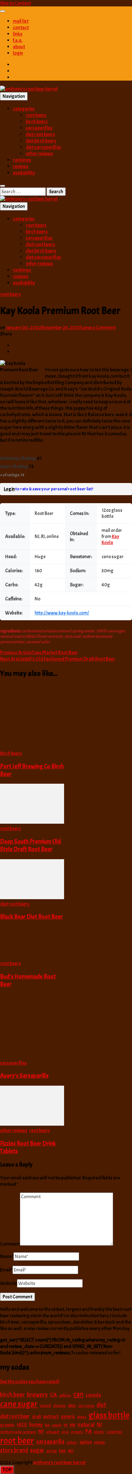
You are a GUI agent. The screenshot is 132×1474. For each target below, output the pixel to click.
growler (7, 1425)
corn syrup (86, 1405)
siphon (85, 1442)
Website (8, 1283)
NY (41, 1431)
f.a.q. (17, 40)
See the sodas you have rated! (29, 1381)
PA (88, 1431)
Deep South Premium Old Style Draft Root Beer (30, 845)
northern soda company (18, 1432)
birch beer (12, 1395)
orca (65, 1432)
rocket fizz (114, 1432)
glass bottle (108, 1415)
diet (101, 1405)
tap (62, 1451)
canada (93, 1395)
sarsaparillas (39, 128)
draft (36, 1416)
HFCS (22, 1425)
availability (24, 173)
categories (24, 109)
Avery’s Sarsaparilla (24, 1076)
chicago (59, 1405)
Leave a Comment (98, 327)
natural (86, 1424)
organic (77, 1432)
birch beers (37, 121)
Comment (10, 1244)
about (19, 47)
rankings (22, 160)
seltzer (72, 1442)
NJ (99, 1424)
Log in (9, 489)
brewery (37, 1395)
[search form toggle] (2, 186)
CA (53, 1394)
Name (6, 1256)
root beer (17, 1440)
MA (47, 1425)
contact (21, 27)
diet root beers (40, 134)
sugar (37, 1450)
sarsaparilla (50, 1442)
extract (51, 1416)
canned (45, 1405)
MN (72, 1425)
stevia (99, 1442)
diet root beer (15, 1416)
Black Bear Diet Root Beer (31, 917)
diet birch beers (41, 141)
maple (57, 1425)
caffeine (65, 1395)
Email (6, 1270)
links (17, 34)
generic (68, 1416)
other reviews (39, 153)
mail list (21, 21)
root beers (36, 115)
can (78, 1394)
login (18, 53)
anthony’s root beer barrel (59, 1462)
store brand (14, 1450)
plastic (99, 1432)
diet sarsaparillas (43, 147)
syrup (51, 1451)
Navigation (14, 96)
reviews (21, 166)
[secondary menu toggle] (2, 11)
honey (36, 1424)
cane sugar (18, 1404)
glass (81, 1417)
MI (66, 1425)
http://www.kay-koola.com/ (62, 613)
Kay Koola (110, 540)
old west (52, 1432)
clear (72, 1405)
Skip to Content (15, 3)
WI (70, 1451)
